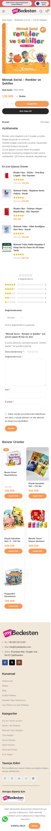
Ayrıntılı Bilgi (18, 826)
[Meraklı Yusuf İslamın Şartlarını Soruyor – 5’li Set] (37, 519)
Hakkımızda (7, 681)
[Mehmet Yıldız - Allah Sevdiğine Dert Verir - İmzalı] (6, 232)
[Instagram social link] (19, 662)
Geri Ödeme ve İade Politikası (15, 705)
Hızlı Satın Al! (26, 111)
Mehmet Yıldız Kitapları (12, 730)
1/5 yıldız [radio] (28, 352)
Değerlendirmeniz (14, 356)
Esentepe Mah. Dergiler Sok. (24, 652)
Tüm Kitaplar (8, 735)
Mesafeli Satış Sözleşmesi (14, 700)
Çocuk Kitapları (40, 20)
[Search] (41, 11)
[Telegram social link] (33, 778)
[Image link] (20, 633)
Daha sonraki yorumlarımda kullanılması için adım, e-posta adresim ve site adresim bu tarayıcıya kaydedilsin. (25, 417)
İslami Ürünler (8, 745)
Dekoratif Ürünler (9, 750)
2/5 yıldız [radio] (30, 352)
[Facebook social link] (5, 662)
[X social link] (12, 662)
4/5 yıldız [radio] (35, 352)
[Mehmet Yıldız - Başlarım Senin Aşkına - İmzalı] (6, 196)
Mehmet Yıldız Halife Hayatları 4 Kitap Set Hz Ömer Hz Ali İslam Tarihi (29, 247)
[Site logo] (24, 11)
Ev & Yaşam (7, 754)
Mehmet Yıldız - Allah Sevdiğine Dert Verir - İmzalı (29, 228)
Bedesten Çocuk (22, 20)
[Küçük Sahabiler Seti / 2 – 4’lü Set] (13, 519)
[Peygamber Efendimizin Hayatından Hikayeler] (13, 574)
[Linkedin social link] (19, 778)
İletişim (5, 686)
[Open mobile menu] (3, 11)
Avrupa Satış (43, 3)
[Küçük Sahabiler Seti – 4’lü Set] (37, 464)
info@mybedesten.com (20, 647)
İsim (7, 389)
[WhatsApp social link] (26, 778)
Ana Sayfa (7, 20)
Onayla (34, 826)
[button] (13, 495)
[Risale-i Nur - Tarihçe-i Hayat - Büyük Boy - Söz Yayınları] (6, 214)
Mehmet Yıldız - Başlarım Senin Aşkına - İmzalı (28, 192)
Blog (4, 690)
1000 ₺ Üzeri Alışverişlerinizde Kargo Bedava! (17, 3)
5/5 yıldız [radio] (37, 352)
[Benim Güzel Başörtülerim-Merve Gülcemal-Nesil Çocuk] (13, 458)
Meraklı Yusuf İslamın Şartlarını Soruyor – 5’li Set (36, 541)
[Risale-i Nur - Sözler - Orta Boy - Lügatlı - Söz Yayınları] (6, 178)
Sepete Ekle (32, 104)
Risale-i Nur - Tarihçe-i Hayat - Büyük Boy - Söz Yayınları (28, 210)
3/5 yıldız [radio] (32, 352)
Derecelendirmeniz (14, 352)
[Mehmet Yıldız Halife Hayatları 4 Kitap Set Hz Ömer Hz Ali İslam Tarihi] (6, 251)
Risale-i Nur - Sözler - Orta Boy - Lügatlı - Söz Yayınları (29, 174)
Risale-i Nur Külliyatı (11, 725)
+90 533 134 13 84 (16, 642)
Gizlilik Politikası (9, 695)
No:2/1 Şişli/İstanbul (14, 655)
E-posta (9, 402)
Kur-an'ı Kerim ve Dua (12, 721)
